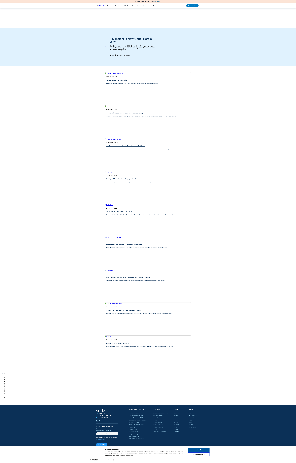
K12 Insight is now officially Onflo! (116, 80)
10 (4, 393)
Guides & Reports (193, 415)
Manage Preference (198, 454)
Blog (190, 413)
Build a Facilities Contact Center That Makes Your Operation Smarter (128, 277)
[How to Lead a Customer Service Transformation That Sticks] (113, 162)
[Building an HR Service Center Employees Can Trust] (109, 195)
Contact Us (176, 431)
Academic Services (158, 427)
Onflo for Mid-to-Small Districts (136, 438)
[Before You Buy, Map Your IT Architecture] (109, 228)
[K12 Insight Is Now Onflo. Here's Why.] (105, 47)
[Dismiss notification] (201, 1)
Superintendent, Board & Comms (161, 413)
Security (176, 422)
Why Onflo (127, 6)
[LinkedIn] (97, 421)
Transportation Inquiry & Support (137, 434)
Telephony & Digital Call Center (136, 424)
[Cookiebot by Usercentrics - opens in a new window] (94, 460)
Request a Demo (192, 5)
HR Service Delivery (133, 431)
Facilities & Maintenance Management (138, 420)
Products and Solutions (114, 6)
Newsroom (176, 420)
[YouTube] (99, 421)
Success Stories (137, 6)
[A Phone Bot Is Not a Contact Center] (109, 360)
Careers (176, 429)
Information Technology (159, 415)
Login (182, 5)
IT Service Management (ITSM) (136, 415)
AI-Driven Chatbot (133, 429)
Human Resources (157, 417)
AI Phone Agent (132, 427)
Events (190, 422)
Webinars (191, 420)
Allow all (198, 450)
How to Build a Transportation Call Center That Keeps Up (124, 244)
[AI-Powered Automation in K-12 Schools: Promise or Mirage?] (105, 129)
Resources (146, 6)
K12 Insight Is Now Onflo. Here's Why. (131, 40)
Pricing (155, 6)
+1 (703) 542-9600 (103, 417)
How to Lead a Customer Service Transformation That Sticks (125, 146)
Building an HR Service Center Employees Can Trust (122, 179)
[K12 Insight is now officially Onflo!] (114, 97)
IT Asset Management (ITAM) (136, 417)
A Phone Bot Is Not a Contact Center (117, 343)
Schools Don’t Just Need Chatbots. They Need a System (123, 310)
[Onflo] (101, 6)
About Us (176, 415)
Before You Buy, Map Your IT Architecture (119, 212)
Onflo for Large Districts (134, 436)
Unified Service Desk (134, 413)
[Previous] (4, 373)
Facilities (155, 420)
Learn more (156, 1)
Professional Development (159, 431)
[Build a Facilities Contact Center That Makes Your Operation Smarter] (111, 294)
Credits (175, 427)
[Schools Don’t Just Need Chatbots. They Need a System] (113, 327)
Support (191, 424)
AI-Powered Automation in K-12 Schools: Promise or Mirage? (125, 113)
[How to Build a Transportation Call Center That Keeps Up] (113, 261)
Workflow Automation (134, 422)
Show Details (108, 460)
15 (4, 397)
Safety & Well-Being (158, 424)
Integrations (177, 424)
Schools (155, 429)
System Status (192, 427)
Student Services (157, 422)
